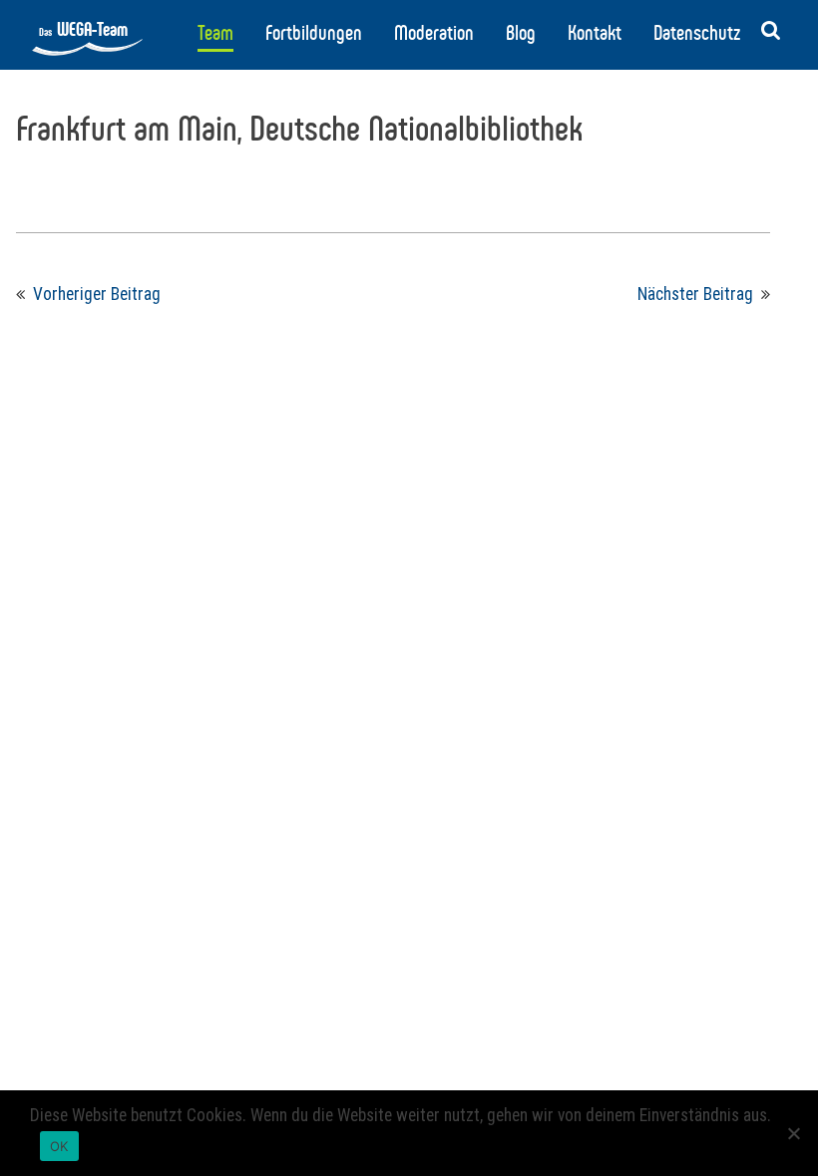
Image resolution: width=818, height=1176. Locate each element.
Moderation (434, 33)
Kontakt (594, 33)
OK (59, 1146)
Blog (521, 33)
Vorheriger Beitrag (97, 294)
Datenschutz (696, 33)
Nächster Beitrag (695, 294)
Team (215, 33)
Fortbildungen (313, 33)
